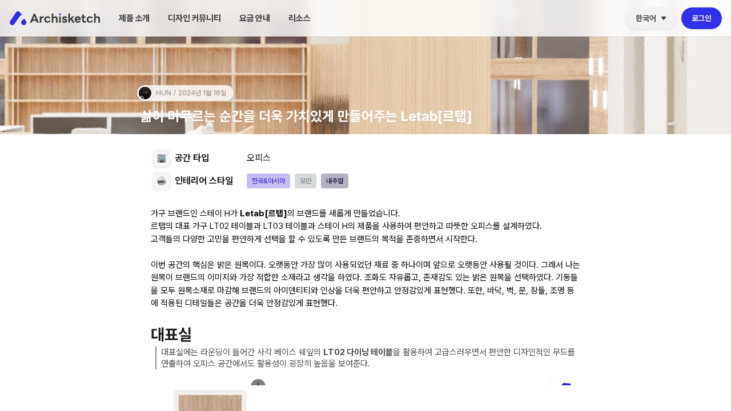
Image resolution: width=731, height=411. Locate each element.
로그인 (702, 18)
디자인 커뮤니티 (194, 18)
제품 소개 (134, 18)
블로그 (304, 44)
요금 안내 (254, 18)
